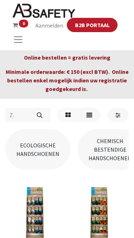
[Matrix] (68, 115)
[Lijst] (89, 115)
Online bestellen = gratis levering (67, 57)
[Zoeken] (39, 115)
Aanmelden (49, 25)
